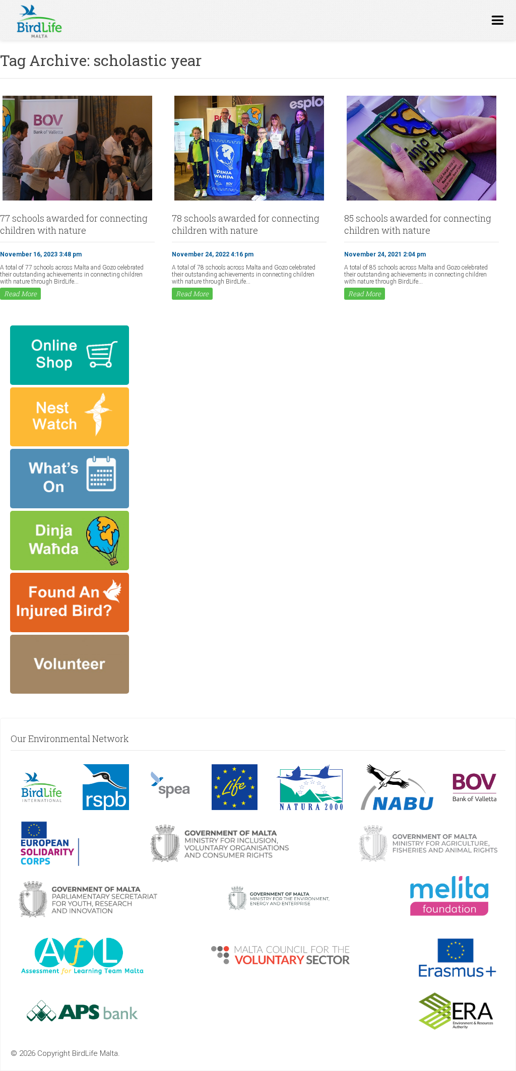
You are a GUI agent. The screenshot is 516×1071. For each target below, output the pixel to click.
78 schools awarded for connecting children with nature (245, 224)
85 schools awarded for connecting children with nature (417, 224)
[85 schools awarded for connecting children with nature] (421, 199)
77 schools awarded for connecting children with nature (74, 224)
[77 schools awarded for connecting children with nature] (77, 199)
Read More (20, 293)
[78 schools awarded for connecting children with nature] (249, 199)
